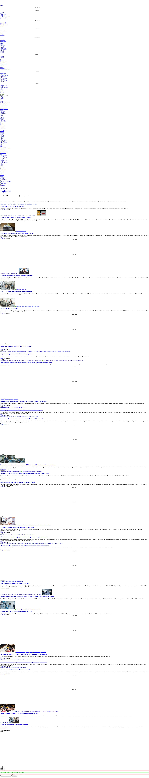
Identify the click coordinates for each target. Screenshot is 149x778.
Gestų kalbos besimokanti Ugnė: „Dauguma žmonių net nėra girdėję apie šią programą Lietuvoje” (23, 662)
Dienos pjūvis (3, 73)
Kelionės (2, 50)
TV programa (2, 170)
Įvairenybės (2, 92)
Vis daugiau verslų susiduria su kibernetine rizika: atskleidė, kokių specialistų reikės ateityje (22, 418)
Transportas (2, 26)
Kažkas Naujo (3, 76)
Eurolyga (2, 64)
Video (37, 71)
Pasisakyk (2, 46)
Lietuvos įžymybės (3, 85)
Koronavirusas (3, 14)
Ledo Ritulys (2, 60)
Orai (1, 13)
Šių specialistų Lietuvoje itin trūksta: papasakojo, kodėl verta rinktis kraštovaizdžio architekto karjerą (24, 473)
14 (1, 237)
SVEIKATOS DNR (4, 75)
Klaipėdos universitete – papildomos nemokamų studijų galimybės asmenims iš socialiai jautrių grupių (24, 545)
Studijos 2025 (3, 209)
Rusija (1, 32)
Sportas (37, 54)
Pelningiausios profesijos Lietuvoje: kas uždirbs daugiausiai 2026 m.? (17, 233)
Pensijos (1, 171)
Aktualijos (2, 12)
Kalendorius (2, 169)
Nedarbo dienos (3, 179)
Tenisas (1, 59)
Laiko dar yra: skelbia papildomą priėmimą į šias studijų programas (16, 291)
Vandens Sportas (3, 61)
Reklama (2, 175)
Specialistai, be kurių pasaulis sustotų (9, 308)
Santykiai (2, 42)
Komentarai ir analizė (4, 18)
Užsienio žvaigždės (4, 87)
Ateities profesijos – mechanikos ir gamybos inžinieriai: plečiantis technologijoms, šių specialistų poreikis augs (26, 362)
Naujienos (2, 188)
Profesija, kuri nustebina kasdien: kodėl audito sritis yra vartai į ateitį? (17, 527)
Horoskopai (2, 45)
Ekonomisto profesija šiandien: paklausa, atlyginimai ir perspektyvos (16, 275)
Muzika (1, 86)
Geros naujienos (3, 17)
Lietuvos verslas (3, 22)
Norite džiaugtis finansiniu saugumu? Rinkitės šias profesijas (14, 583)
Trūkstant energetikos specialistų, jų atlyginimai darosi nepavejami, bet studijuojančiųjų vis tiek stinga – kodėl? (27, 596)
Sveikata (2, 51)
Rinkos (1, 25)
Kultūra (1, 90)
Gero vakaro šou (3, 78)
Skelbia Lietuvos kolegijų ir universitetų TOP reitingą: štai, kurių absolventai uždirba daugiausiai (23, 654)
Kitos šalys (2, 35)
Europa (1, 34)
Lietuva (37, 10)
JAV (1, 31)
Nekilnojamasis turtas (4, 24)
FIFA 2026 (2, 68)
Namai (1, 43)
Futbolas (2, 57)
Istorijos (1, 39)
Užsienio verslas (3, 23)
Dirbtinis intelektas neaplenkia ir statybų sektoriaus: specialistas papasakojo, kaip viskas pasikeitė (23, 401)
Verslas (37, 20)
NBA (1, 67)
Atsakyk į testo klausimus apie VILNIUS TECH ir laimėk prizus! (15, 346)
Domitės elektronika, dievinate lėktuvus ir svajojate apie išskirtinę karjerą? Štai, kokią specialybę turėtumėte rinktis (27, 464)
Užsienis (37, 28)
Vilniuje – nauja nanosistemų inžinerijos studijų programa (14, 724)
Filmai (1, 89)
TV (1, 88)
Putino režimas (3, 30)
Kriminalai (2, 15)
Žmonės (37, 83)
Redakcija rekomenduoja (5, 16)
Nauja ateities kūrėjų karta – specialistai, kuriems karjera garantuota (16, 354)
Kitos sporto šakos (3, 63)
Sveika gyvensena (3, 49)
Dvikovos (2, 58)
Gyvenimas (37, 37)
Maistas (1, 44)
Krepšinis (2, 56)
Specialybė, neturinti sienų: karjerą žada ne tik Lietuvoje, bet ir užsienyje (17, 482)
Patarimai (2, 47)
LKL (1, 66)
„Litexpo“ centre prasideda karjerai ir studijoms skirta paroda (15, 669)
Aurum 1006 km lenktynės (5, 69)
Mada (1, 91)
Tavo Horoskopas (3, 80)
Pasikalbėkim (2, 74)
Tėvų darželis (2, 40)
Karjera (1, 176)
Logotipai (2, 178)
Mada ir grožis (3, 41)
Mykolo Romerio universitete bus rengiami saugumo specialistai (15, 217)
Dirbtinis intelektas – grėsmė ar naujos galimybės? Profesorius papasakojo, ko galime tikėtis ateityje (24, 537)
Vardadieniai (2, 177)
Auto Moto (2, 62)
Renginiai (2, 52)
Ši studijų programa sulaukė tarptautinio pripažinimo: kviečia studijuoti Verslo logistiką (21, 410)
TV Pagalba (2, 79)
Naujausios (37, 7)
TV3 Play (2, 81)
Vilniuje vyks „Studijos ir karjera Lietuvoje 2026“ (12, 206)
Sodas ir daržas (3, 48)
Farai (1, 77)
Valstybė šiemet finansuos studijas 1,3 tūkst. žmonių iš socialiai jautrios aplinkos (19, 713)
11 (1, 312)
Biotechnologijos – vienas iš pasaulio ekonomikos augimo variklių (16, 611)
